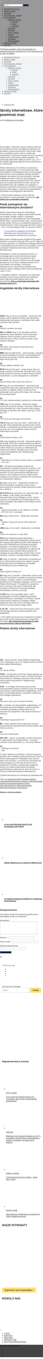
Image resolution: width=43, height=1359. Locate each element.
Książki (15, 22)
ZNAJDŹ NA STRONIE (11, 987)
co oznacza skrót (11, 779)
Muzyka (15, 26)
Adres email (5, 942)
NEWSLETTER (10, 43)
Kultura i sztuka (14, 20)
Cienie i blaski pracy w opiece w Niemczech (23, 863)
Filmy (14, 24)
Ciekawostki (13, 37)
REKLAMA (8, 1338)
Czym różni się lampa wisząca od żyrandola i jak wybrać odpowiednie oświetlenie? (21, 1099)
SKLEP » (7, 45)
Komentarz (5, 920)
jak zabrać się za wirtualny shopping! (19, 198)
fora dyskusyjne (25, 779)
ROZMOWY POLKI (12, 9)
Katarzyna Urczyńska (14, 120)
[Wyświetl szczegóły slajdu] (23, 1053)
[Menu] (1, 1)
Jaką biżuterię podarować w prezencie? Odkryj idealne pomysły (23, 1215)
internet (14, 781)
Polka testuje (13, 41)
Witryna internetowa (9, 946)
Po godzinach (10, 18)
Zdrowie (7, 13)
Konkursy (12, 39)
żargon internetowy (18, 788)
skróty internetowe (19, 786)
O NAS (7, 1333)
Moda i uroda (9, 11)
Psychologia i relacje (13, 15)
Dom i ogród (13, 32)
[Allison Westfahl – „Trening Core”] (23, 1283)
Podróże (11, 28)
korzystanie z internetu (27, 781)
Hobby (11, 35)
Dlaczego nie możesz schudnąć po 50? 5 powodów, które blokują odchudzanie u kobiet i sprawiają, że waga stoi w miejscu (23, 1139)
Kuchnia (11, 30)
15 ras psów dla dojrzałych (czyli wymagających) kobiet (18, 825)
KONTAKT (8, 1335)
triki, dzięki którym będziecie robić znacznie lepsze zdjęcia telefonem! (19, 622)
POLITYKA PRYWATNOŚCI (15, 1342)
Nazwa (3, 937)
